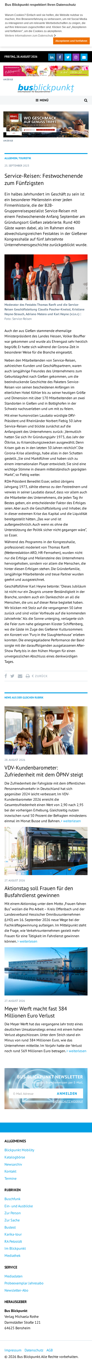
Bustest (10, 1227)
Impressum (12, 1350)
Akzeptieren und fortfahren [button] (71, 40)
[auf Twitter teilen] (12, 676)
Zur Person (12, 1213)
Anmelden (67, 1093)
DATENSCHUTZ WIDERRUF (68, 1101)
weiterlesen (71, 821)
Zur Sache (12, 1220)
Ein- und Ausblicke (18, 1206)
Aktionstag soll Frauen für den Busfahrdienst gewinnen (38, 892)
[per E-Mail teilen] (20, 676)
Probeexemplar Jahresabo (24, 1283)
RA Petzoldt (13, 1241)
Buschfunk (12, 1199)
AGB (49, 1350)
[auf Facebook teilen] (6, 676)
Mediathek (12, 1255)
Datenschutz (34, 1350)
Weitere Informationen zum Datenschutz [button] (29, 35)
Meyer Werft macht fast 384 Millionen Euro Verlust (35, 1012)
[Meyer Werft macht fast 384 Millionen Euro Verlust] (46, 971)
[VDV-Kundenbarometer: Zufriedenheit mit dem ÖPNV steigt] (46, 730)
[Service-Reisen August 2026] (46, 124)
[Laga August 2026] (46, 71)
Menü (44, 100)
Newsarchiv (13, 1164)
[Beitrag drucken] (27, 676)
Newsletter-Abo (16, 1290)
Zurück (41, 676)
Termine (10, 1178)
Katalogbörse (14, 1157)
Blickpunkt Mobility (19, 1150)
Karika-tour (13, 1234)
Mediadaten (13, 1276)
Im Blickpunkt (15, 1248)
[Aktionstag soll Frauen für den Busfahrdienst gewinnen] (46, 851)
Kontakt (10, 1171)
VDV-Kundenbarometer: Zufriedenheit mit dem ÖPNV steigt (43, 771)
